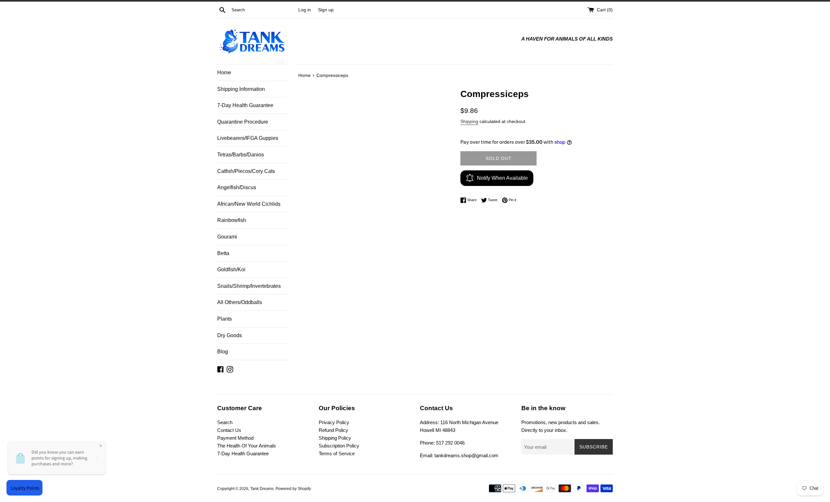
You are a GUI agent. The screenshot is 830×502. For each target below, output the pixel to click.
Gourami (227, 236)
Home (224, 72)
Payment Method (235, 438)
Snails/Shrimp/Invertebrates (249, 286)
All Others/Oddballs (239, 302)
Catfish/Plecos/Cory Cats (246, 171)
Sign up (326, 9)
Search (224, 422)
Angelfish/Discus (236, 187)
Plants (224, 319)
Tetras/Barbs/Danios (240, 154)
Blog (222, 351)
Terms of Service (337, 453)
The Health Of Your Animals (246, 445)
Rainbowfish (231, 220)
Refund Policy (333, 430)
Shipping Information (241, 89)
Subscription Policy (339, 445)
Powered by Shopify (293, 488)
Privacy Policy (334, 422)
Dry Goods (229, 335)
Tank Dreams (262, 488)
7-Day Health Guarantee (245, 105)
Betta (223, 253)
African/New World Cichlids (248, 204)
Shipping (469, 121)
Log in (304, 9)
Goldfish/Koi (231, 269)
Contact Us (229, 430)
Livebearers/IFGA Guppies (247, 138)
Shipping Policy (335, 438)
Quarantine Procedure (242, 122)
